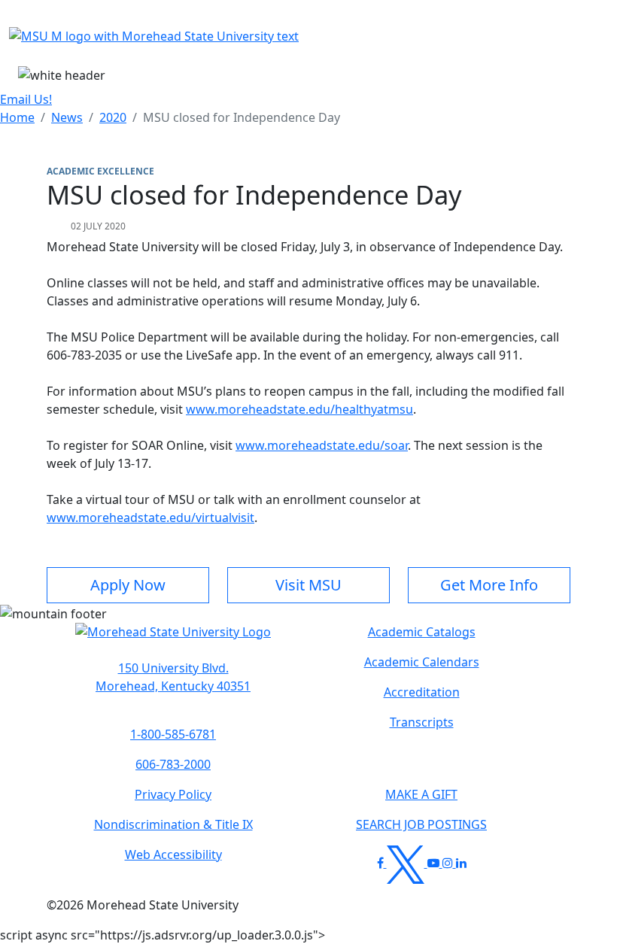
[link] (173, 677)
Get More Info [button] (489, 585)
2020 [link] (112, 117)
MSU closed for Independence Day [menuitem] (241, 117)
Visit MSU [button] (308, 585)
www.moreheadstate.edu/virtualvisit (150, 517)
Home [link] (17, 117)
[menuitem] (17, 117)
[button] (173, 639)
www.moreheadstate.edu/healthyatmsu (299, 409)
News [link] (67, 117)
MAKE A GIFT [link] (421, 794)
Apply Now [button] (128, 585)
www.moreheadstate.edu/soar (322, 445)
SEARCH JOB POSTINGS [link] (421, 824)
